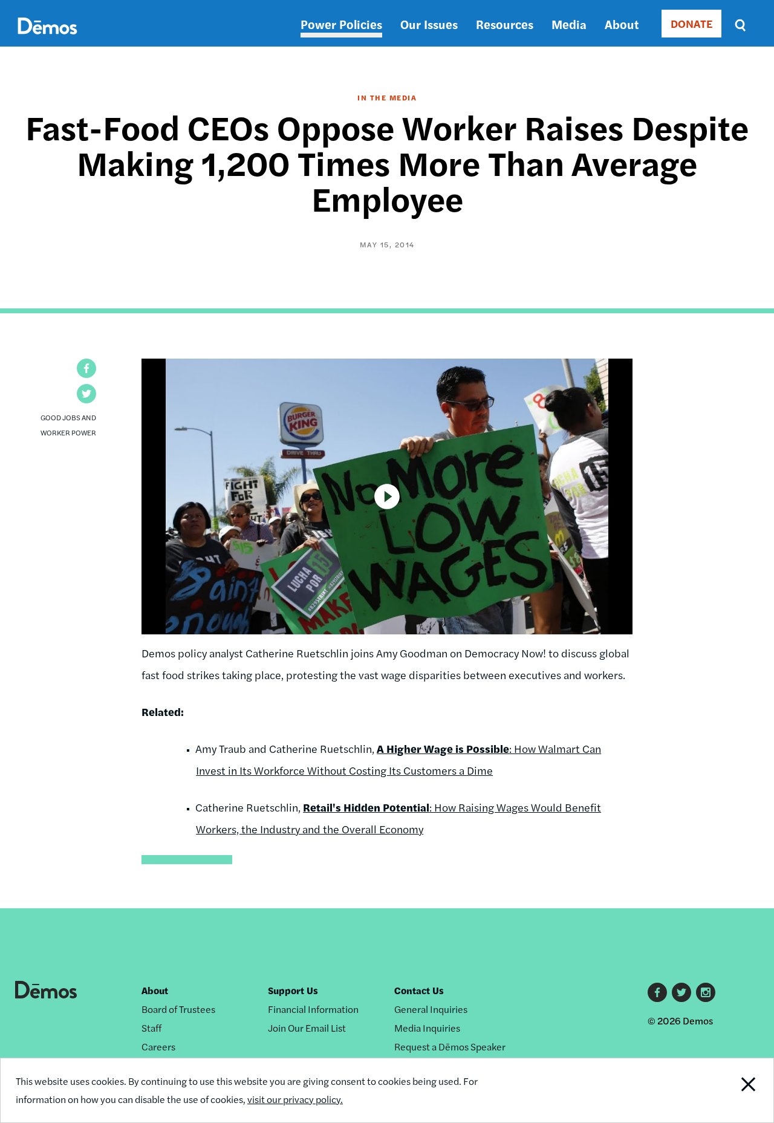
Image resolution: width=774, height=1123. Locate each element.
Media (569, 24)
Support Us (293, 990)
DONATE (691, 23)
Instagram (705, 992)
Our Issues (429, 24)
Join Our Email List (307, 1028)
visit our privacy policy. (295, 1099)
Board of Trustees (178, 1009)
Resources (504, 24)
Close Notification (734, 1090)
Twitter (681, 992)
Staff (151, 1028)
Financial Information (313, 1009)
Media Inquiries (427, 1028)
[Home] (47, 40)
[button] (86, 368)
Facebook (657, 992)
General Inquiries (430, 1009)
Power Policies (341, 24)
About (622, 24)
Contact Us (419, 990)
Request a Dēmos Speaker (450, 1046)
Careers (158, 1046)
